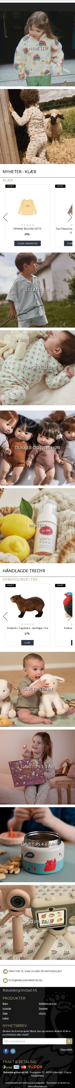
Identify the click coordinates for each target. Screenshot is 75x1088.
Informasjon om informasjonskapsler (24, 1082)
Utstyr (42, 1013)
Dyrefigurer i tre (20, 579)
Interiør (7, 1008)
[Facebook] (6, 1050)
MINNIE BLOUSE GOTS (27, 228)
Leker (6, 1018)
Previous (5, 217)
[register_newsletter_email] (69, 1041)
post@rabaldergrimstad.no (26, 980)
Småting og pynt (48, 1003)
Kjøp (27, 642)
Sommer (43, 1008)
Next (69, 217)
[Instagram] (13, 1050)
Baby (5, 1003)
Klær (8, 180)
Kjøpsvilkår (66, 1049)
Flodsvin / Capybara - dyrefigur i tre (27, 628)
